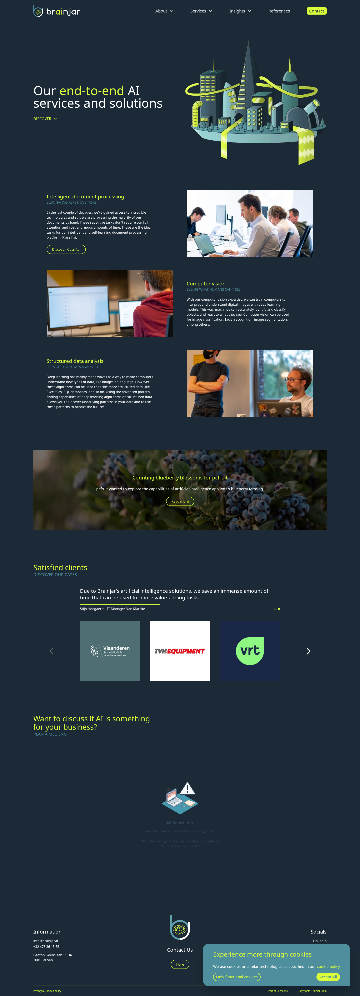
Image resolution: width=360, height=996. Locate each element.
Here (180, 964)
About (161, 11)
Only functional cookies (237, 976)
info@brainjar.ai (45, 941)
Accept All (328, 976)
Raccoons (282, 991)
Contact (316, 11)
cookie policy (328, 966)
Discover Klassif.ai (66, 249)
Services (198, 11)
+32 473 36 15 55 (46, 946)
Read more (180, 501)
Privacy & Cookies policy (47, 991)
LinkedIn (320, 941)
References (279, 11)
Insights (237, 11)
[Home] (56, 11)
